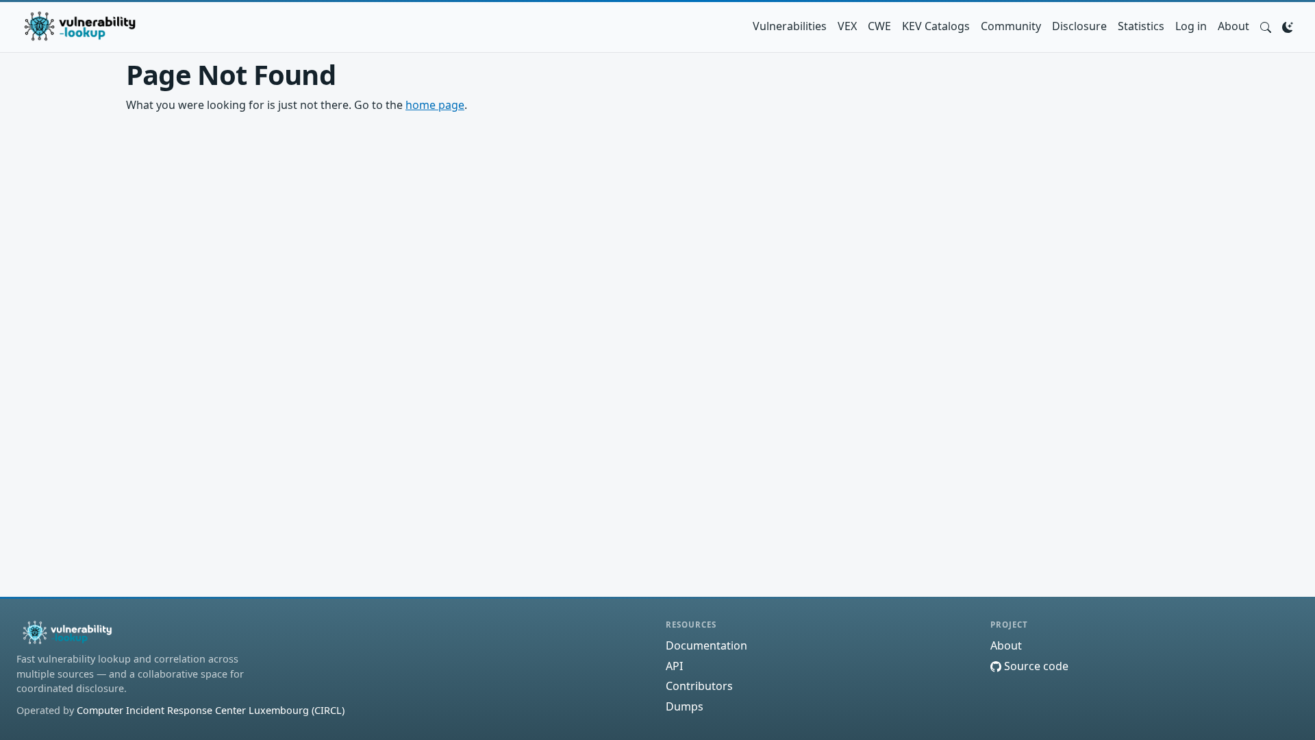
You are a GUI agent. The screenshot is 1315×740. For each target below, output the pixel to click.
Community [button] (1011, 26)
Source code (1034, 666)
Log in (1191, 26)
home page (434, 104)
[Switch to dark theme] (1288, 26)
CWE (879, 26)
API (674, 666)
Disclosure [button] (1079, 26)
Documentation (706, 645)
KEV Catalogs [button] (936, 26)
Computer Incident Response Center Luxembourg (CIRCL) (211, 710)
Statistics (1141, 26)
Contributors (699, 685)
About (1233, 26)
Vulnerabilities (790, 26)
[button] (1266, 26)
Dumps (684, 706)
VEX (847, 26)
